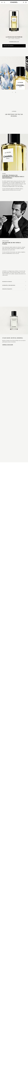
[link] (26, 2)
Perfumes (10, 488)
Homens (16, 488)
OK (25, 482)
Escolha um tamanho (9, 45)
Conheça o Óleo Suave (7, 344)
